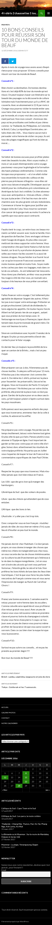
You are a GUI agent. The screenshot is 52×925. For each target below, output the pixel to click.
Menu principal (48, 13)
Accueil (5, 707)
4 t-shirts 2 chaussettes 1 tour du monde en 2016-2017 (19, 13)
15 (26, 777)
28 (19, 786)
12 (5, 777)
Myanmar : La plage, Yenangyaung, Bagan (19, 844)
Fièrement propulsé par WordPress (15, 921)
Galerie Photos (8, 713)
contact (5, 718)
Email (3, 870)
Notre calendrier (9, 723)
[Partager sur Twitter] (12, 61)
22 (26, 781)
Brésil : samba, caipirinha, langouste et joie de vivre (25, 675)
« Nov (4, 790)
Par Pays (5, 25)
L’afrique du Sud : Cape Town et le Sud (18, 808)
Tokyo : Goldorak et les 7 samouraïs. (18, 685)
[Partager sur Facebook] (5, 61)
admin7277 (23, 51)
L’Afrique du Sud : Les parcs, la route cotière (21, 816)
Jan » (47, 790)
